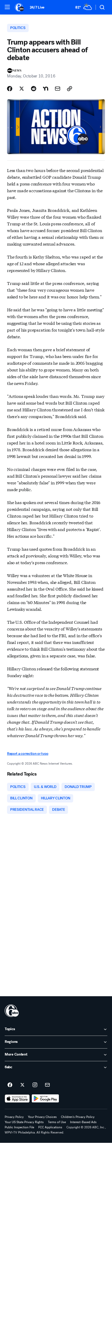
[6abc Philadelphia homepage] (19, 7)
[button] (7, 7)
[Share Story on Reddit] (33, 88)
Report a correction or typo (27, 753)
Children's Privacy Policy (78, 1116)
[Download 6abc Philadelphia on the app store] (17, 1098)
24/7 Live (37, 7)
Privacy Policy (14, 1116)
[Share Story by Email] (57, 88)
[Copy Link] (69, 88)
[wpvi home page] (12, 1011)
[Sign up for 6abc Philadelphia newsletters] (47, 1085)
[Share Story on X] (21, 88)
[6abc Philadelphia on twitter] (22, 1085)
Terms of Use (57, 1122)
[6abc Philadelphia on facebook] (10, 1085)
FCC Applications (50, 1127)
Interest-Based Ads (83, 1122)
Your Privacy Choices (42, 1116)
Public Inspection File (19, 1127)
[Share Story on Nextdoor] (45, 88)
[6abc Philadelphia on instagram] (35, 1085)
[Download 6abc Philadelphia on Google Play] (45, 1098)
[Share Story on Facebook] (9, 88)
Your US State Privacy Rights (24, 1122)
